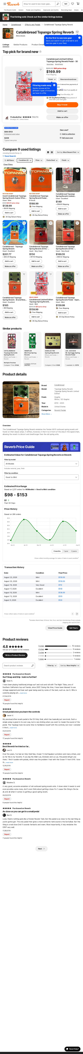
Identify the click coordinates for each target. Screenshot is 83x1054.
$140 (60, 589)
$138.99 (62, 592)
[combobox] (39, 463)
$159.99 (62, 577)
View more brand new (68, 79)
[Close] (54, 85)
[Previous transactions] (72, 614)
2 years (74, 551)
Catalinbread (59, 385)
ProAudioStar (16, 117)
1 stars (41, 659)
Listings (6, 45)
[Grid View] (48, 152)
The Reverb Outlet (10, 10)
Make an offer (62, 117)
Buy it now (62, 104)
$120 (60, 600)
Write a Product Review (15, 655)
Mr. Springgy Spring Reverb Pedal (72, 354)
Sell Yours (73, 628)
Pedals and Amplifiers (33, 10)
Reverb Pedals (60, 410)
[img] (27, 117)
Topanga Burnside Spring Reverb (10, 354)
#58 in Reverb (20, 36)
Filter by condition (11, 473)
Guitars (21, 10)
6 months (57, 551)
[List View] (52, 152)
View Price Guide (55, 628)
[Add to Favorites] (77, 32)
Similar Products (20, 45)
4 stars (41, 649)
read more (23, 693)
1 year (66, 551)
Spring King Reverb (52, 353)
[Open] (76, 464)
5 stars (41, 646)
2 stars (41, 656)
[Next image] (50, 180)
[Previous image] (8, 86)
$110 (60, 585)
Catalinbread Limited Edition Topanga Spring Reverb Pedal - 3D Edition (62, 60)
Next (40, 849)
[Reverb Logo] (13, 4)
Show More (46, 414)
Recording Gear (66, 10)
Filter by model (10, 459)
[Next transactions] (77, 614)
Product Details (38, 45)
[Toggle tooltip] (40, 51)
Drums (76, 10)
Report (7, 700)
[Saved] (72, 3)
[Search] (57, 3)
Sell (65, 4)
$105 (60, 596)
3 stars (41, 652)
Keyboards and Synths (51, 10)
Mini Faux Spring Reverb (30, 354)
